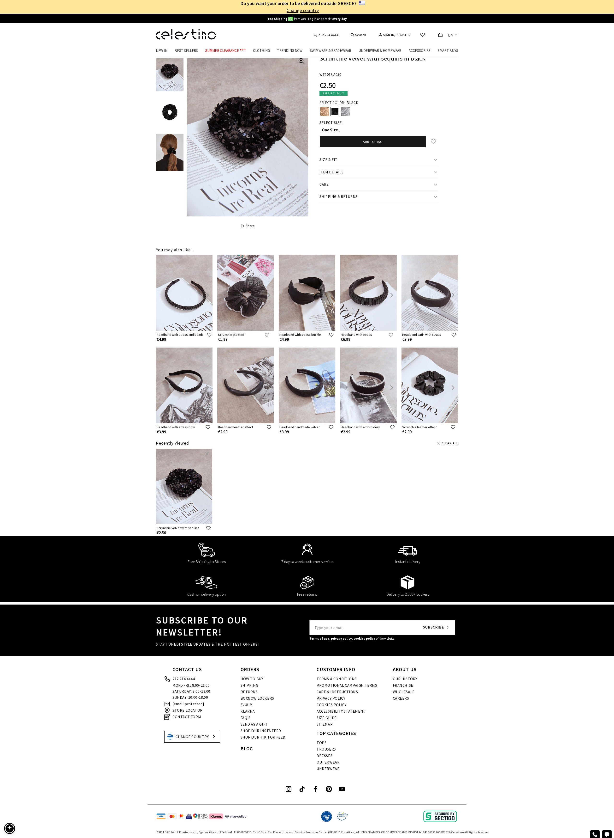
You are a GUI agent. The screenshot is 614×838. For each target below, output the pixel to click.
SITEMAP (325, 724)
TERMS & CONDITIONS (337, 678)
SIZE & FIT (328, 159)
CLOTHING (261, 50)
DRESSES (324, 755)
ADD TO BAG (373, 142)
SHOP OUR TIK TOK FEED (263, 737)
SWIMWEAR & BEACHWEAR (330, 50)
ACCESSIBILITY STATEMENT (341, 711)
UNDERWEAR (328, 768)
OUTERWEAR (328, 762)
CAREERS (401, 698)
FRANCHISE (403, 685)
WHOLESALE (404, 691)
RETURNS (249, 691)
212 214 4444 (183, 678)
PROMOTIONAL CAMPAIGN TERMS (347, 685)
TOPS (321, 742)
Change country (303, 10)
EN (451, 35)
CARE (324, 184)
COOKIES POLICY (331, 704)
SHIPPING (250, 685)
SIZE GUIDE (327, 717)
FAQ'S (246, 717)
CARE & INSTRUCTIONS (337, 691)
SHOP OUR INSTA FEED (261, 730)
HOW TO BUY (252, 678)
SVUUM (247, 704)
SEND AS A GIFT (254, 724)
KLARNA (248, 711)
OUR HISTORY (405, 678)
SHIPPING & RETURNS (338, 196)
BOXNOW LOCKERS (257, 698)
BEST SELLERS (186, 50)
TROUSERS (326, 749)
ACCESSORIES (420, 50)
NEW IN (161, 50)
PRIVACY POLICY (331, 698)
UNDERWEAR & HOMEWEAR (380, 50)
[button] (9, 828)
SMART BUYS (448, 50)
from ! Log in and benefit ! (307, 19)
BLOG (247, 749)
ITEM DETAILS (331, 172)
